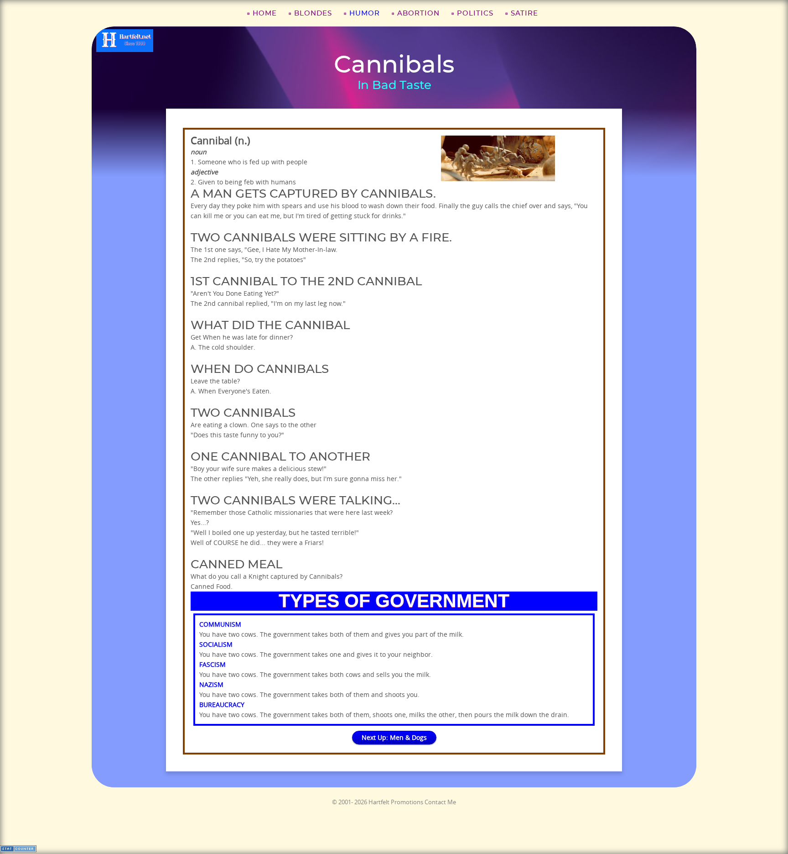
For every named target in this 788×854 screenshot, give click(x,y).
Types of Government (394, 600)
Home (265, 13)
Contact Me (440, 802)
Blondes (313, 13)
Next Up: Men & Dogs (394, 737)
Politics (475, 13)
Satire (524, 13)
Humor (364, 13)
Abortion (418, 13)
